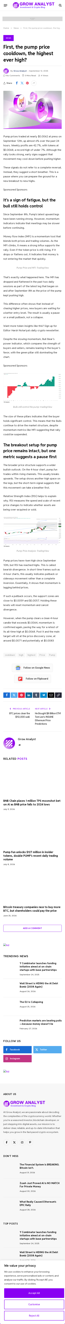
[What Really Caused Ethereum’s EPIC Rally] (10, 1206)
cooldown (10, 655)
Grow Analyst (20, 71)
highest (32, 655)
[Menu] (5, 5)
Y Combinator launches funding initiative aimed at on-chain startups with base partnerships (38, 966)
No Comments (13, 75)
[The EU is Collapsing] (10, 1006)
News (8, 38)
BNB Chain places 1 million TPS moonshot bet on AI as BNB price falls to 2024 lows (31, 802)
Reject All (34, 1315)
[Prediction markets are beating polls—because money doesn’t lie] (10, 1025)
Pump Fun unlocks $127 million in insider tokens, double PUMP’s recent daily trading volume (30, 855)
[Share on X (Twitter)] (22, 83)
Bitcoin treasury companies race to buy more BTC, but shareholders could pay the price (31, 909)
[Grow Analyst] (33, 5)
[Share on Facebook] (16, 83)
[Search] (60, 5)
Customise (34, 1304)
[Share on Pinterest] (27, 83)
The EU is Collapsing (31, 1002)
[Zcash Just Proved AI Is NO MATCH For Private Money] (10, 1187)
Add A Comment (32, 928)
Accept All (34, 1293)
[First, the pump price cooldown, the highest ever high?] (32, 110)
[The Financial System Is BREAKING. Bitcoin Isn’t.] (10, 1169)
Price (42, 655)
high (21, 655)
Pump (52, 655)
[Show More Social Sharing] (33, 83)
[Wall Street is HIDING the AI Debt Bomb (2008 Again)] (10, 988)
